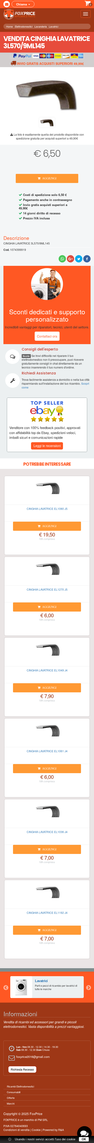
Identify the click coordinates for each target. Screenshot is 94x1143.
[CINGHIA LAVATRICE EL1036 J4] (47, 815)
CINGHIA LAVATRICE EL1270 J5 (47, 589)
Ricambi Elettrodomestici (20, 1086)
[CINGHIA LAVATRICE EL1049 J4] (47, 653)
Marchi (10, 1103)
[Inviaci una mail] (6, 4)
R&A (61, 1130)
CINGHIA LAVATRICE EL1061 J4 (47, 751)
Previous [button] (5, 987)
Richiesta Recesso (22, 1069)
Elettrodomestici (23, 26)
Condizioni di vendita (16, 1130)
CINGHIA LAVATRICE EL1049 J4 (47, 670)
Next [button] (88, 987)
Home (9, 26)
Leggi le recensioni (47, 445)
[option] (47, 987)
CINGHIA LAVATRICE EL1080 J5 (47, 509)
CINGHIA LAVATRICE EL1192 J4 (47, 912)
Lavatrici (53, 26)
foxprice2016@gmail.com (33, 1056)
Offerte (11, 1098)
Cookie (36, 1130)
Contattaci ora (47, 336)
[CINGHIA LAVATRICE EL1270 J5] (47, 573)
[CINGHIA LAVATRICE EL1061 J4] (47, 734)
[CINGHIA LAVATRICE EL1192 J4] (47, 896)
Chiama (22, 4)
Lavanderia (40, 26)
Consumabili (13, 1092)
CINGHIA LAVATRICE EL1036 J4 (47, 832)
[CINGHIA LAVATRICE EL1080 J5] (47, 492)
